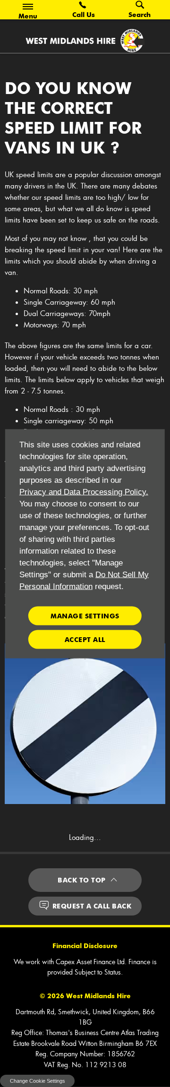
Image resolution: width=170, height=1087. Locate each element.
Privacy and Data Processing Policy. (83, 491)
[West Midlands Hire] (85, 40)
